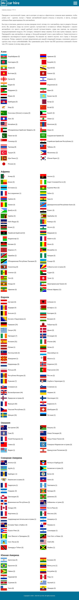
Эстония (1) (51, 415)
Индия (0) (11, 85)
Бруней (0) (51, 68)
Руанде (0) (51, 261)
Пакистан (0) (12, 135)
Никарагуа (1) (52, 519)
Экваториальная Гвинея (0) (57, 284)
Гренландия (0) (13, 496)
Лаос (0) (11, 119)
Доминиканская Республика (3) (19, 502)
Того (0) (10, 278)
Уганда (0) (11, 284)
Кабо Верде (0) (13, 221)
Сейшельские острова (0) (56, 267)
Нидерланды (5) (13, 364)
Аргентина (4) (12, 560)
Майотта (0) (51, 238)
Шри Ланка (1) (13, 158)
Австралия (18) (13, 427)
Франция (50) (12, 404)
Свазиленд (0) (13, 267)
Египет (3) (50, 210)
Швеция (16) (12, 415)
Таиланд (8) (12, 147)
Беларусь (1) (51, 307)
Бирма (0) (11, 68)
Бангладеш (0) (13, 62)
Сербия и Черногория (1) (56, 381)
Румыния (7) (12, 381)
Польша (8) (12, 370)
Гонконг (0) (51, 73)
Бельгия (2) (12, 313)
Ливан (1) (50, 119)
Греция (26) (12, 330)
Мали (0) (50, 244)
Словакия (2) (12, 387)
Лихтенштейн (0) (14, 353)
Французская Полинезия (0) (57, 450)
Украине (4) (51, 392)
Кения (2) (11, 227)
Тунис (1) (50, 278)
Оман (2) (50, 130)
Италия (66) (51, 341)
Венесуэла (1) (52, 565)
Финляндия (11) (52, 398)
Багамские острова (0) (55, 468)
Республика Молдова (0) (16, 375)
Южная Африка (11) (54, 289)
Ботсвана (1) (12, 188)
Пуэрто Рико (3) (13, 530)
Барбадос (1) (12, 474)
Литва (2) (50, 347)
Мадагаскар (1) (13, 238)
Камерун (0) (51, 221)
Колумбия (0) (52, 571)
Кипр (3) (11, 107)
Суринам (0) (12, 582)
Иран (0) (50, 90)
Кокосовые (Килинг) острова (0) (19, 113)
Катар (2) (50, 102)
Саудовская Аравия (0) (55, 135)
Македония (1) (13, 358)
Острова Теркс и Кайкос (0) (17, 525)
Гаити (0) (50, 479)
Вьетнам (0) (12, 73)
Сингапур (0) (12, 141)
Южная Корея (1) (53, 158)
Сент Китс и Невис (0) (55, 536)
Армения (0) (51, 56)
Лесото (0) (51, 227)
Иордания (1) (12, 90)
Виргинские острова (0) (16, 479)
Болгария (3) (51, 313)
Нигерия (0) (51, 255)
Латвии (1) (11, 347)
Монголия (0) (51, 124)
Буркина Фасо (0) (53, 188)
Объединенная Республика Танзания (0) (22, 261)
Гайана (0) (11, 571)
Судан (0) (50, 272)
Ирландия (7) (12, 336)
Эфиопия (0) (12, 289)
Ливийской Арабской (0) (16, 233)
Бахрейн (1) (51, 62)
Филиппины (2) (52, 152)
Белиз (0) (50, 474)
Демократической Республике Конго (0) (61, 205)
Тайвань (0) (51, 147)
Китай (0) (50, 107)
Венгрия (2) (51, 319)
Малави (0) (12, 244)
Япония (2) (11, 164)
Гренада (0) (51, 491)
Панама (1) (51, 525)
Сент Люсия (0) (13, 542)
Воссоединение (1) (14, 193)
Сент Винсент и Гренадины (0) (18, 536)
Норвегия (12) (52, 364)
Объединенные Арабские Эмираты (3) (21, 130)
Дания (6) (50, 330)
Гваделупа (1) (13, 485)
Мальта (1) (51, 358)
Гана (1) (50, 199)
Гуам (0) (11, 433)
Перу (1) (50, 577)
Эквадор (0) (51, 588)
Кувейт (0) (51, 113)
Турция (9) (11, 152)
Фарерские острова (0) (16, 398)
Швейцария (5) (52, 409)
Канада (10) (12, 508)
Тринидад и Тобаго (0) (15, 547)
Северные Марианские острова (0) (59, 444)
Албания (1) (51, 302)
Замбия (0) (12, 216)
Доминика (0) (51, 496)
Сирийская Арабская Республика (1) (60, 141)
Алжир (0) (11, 176)
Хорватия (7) (51, 404)
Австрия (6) (12, 302)
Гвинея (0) (11, 205)
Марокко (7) (12, 250)
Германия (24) (13, 324)
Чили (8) (11, 588)
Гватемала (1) (52, 485)
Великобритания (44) (15, 392)
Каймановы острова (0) (55, 502)
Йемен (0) (11, 96)
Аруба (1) (11, 468)
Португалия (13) (53, 370)
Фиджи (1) (11, 450)
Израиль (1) (51, 79)
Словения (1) (52, 387)
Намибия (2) (12, 255)
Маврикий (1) (52, 233)
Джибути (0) (12, 210)
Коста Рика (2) (52, 508)
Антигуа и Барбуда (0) (55, 463)
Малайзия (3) (12, 124)
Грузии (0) (11, 79)
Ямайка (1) (51, 547)
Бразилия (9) (12, 565)
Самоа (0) (11, 444)
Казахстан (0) (52, 96)
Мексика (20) (51, 513)
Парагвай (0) (12, 577)
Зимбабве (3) (52, 216)
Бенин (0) (11, 182)
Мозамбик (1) (52, 250)
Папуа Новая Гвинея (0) (55, 439)
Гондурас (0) (12, 491)
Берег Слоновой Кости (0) (56, 182)
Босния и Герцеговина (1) (17, 319)
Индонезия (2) (52, 85)
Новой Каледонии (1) (15, 439)
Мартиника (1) (13, 513)
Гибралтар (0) (52, 324)
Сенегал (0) (12, 272)
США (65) (50, 542)
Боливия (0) (51, 560)
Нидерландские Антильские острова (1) (22, 519)
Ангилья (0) (12, 463)
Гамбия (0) (11, 199)
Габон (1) (50, 193)
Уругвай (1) (51, 582)
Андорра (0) (12, 307)
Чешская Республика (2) (16, 409)
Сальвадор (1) (52, 530)
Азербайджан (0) (14, 56)
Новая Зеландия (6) (54, 433)
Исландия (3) (52, 336)
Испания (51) (12, 341)
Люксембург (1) (52, 353)
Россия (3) (51, 375)
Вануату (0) (51, 427)
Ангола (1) (51, 176)
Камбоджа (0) (12, 102)
